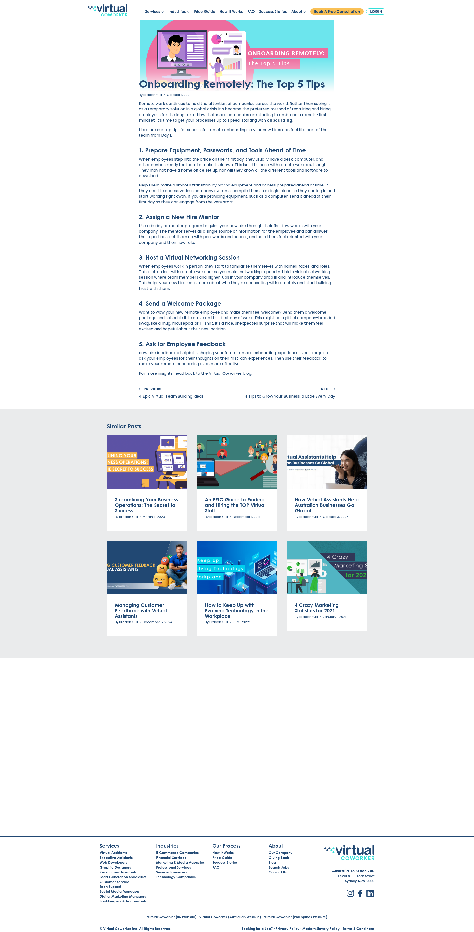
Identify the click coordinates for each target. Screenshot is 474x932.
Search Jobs (279, 867)
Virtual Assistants (113, 852)
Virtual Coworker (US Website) (171, 917)
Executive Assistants (116, 857)
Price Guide (204, 11)
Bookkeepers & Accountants (123, 901)
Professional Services (173, 867)
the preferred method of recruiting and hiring (286, 109)
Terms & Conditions (358, 928)
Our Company (280, 852)
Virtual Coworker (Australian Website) (230, 917)
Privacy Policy (287, 928)
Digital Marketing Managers (123, 896)
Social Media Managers (119, 891)
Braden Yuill (152, 95)
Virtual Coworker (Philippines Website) (295, 917)
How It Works (231, 11)
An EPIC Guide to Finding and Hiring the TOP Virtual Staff (235, 505)
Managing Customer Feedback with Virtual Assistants (141, 610)
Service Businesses (171, 872)
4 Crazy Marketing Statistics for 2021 (317, 608)
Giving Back (279, 857)
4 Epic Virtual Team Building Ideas (171, 393)
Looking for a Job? (257, 928)
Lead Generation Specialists (123, 877)
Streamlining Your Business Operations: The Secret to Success (146, 505)
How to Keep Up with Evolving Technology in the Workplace (237, 610)
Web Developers (113, 862)
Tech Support (110, 886)
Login (376, 11)
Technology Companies (176, 877)
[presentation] (147, 462)
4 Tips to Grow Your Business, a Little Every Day (290, 393)
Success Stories (273, 11)
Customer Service (114, 882)
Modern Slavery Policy (321, 928)
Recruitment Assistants (118, 872)
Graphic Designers (115, 867)
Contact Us (278, 872)
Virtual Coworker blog (229, 373)
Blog (272, 862)
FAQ (251, 11)
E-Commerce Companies (177, 852)
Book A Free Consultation (337, 11)
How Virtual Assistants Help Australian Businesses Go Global (327, 505)
